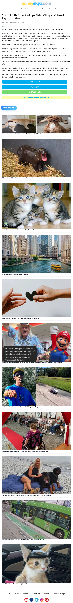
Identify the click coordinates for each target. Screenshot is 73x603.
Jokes (51, 9)
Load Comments (8, 108)
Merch (17, 594)
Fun (38, 9)
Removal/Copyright (59, 594)
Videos (33, 9)
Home (9, 594)
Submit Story (36, 594)
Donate (46, 594)
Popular (57, 9)
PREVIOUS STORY (35, 82)
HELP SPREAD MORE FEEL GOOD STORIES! (36, 98)
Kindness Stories (24, 9)
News (15, 9)
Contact (25, 594)
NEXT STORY (35, 87)
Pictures (44, 9)
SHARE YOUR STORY (35, 92)
